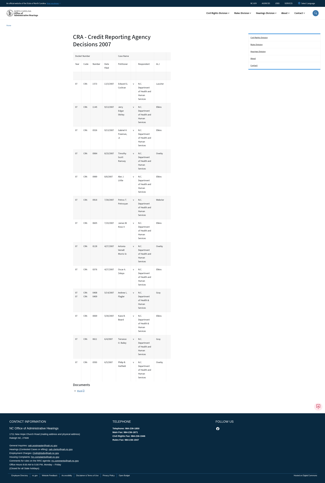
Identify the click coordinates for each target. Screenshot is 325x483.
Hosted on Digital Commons (305, 475)
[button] (316, 13)
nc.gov (35, 475)
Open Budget (124, 475)
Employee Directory (19, 475)
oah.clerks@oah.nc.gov (61, 449)
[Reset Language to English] (299, 3)
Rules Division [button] (241, 13)
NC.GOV (253, 3)
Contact (254, 65)
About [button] (284, 13)
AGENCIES (266, 3)
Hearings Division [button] (265, 13)
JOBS (277, 3)
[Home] (22, 10)
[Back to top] (318, 407)
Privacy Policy (109, 475)
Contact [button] (298, 13)
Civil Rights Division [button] (216, 13)
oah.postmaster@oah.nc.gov (42, 445)
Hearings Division (258, 51)
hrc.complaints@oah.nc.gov (45, 457)
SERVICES (288, 3)
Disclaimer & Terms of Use (87, 475)
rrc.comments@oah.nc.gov (65, 461)
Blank (79, 391)
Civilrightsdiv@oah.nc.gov (46, 453)
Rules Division (256, 44)
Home (8, 25)
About (253, 58)
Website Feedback (49, 475)
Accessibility (67, 475)
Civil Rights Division (259, 37)
